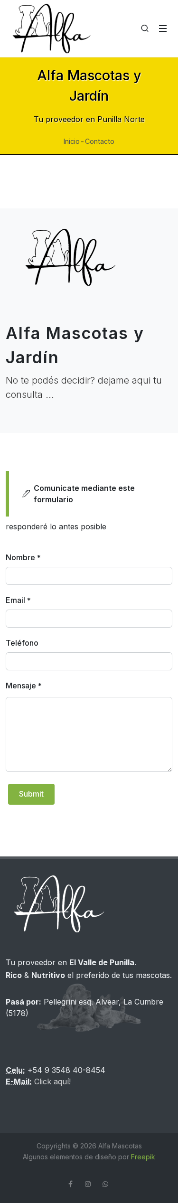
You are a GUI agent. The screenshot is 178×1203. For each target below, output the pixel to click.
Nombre (23, 557)
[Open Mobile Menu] (163, 28)
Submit (31, 794)
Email (18, 600)
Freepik (143, 1157)
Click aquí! (52, 1081)
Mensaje (24, 685)
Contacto (99, 141)
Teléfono (22, 643)
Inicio (72, 141)
